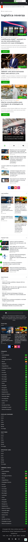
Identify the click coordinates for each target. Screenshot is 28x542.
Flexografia (4, 387)
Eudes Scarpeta (5, 37)
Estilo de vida (5, 400)
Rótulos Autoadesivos (6, 409)
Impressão (4, 385)
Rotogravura (4, 389)
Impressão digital (5, 396)
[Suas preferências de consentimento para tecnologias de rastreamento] (25, 539)
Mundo (3, 361)
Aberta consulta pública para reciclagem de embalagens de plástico (12, 104)
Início (3, 11)
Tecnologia (4, 376)
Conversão (4, 374)
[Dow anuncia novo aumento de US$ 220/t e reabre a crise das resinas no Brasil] (5, 180)
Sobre (2, 422)
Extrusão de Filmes (6, 405)
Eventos (3, 370)
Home (2, 418)
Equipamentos (5, 392)
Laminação (4, 381)
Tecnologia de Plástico (7, 359)
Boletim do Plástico (6, 394)
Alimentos (4, 363)
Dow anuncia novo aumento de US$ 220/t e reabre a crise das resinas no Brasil (18, 180)
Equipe (2, 424)
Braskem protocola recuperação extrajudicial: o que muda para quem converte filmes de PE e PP (18, 151)
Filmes (3, 383)
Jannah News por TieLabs (7, 531)
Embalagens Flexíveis (6, 368)
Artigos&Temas (5, 366)
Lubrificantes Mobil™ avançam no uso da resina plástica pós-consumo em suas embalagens (13, 41)
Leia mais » (5, 51)
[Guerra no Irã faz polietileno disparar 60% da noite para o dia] (5, 243)
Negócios (4, 357)
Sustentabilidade (5, 355)
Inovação (4, 372)
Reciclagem (4, 379)
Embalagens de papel (6, 407)
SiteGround (14, 533)
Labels (3, 402)
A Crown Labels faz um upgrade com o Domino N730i (7, 218)
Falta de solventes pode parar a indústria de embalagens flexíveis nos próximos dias (18, 269)
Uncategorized (5, 398)
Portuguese (19, 1)
